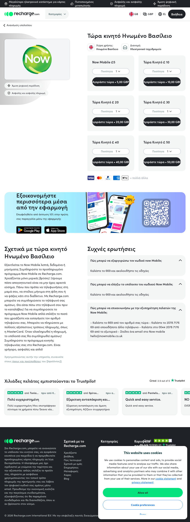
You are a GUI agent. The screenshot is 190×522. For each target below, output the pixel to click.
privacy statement (142, 482)
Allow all (143, 492)
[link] (28, 230)
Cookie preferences (143, 505)
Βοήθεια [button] (176, 14)
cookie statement (165, 478)
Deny (143, 514)
